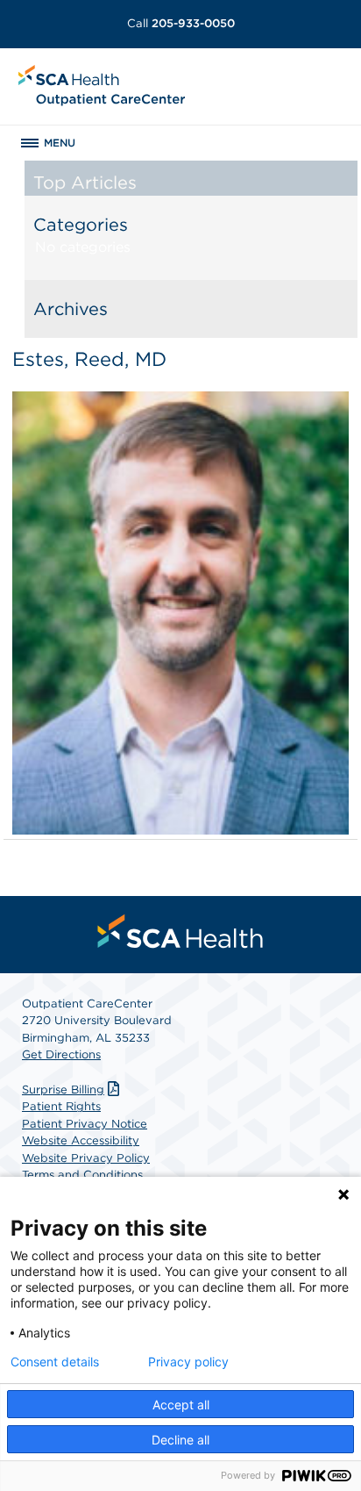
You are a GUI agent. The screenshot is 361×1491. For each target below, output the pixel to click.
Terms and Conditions (82, 1174)
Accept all (180, 1404)
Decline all (180, 1439)
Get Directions (61, 1054)
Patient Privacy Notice (84, 1123)
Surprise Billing (63, 1089)
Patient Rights (61, 1106)
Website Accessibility (80, 1140)
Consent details (55, 1362)
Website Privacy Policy (86, 1158)
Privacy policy (188, 1362)
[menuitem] (180, 931)
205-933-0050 (181, 23)
